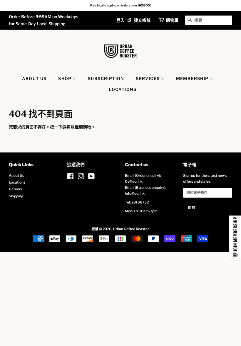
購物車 (172, 20)
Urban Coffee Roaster (131, 229)
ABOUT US (34, 78)
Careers (15, 189)
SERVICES (148, 78)
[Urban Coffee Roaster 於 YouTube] (91, 178)
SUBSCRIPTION (106, 78)
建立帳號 (142, 20)
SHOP (65, 78)
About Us (16, 176)
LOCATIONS (123, 89)
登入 (120, 20)
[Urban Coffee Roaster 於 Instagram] (81, 178)
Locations (17, 182)
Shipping (16, 196)
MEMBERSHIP (193, 78)
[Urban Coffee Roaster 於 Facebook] (70, 178)
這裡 (66, 126)
